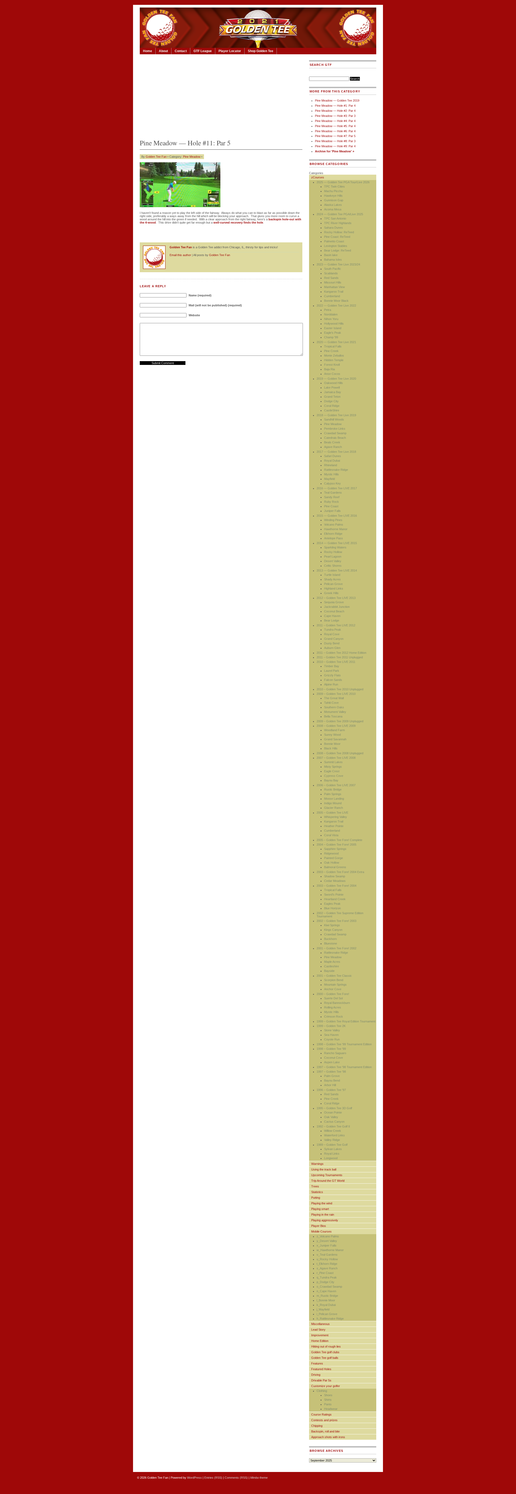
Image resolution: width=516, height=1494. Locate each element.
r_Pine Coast (325, 1272)
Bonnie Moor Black (336, 300)
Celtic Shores (333, 565)
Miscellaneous (320, 1324)
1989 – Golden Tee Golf (332, 1144)
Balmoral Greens (335, 867)
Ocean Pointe (333, 1112)
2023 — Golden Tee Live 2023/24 (338, 264)
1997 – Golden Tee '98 (331, 1071)
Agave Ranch (333, 446)
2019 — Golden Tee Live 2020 (336, 378)
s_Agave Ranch (327, 1268)
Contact (181, 51)
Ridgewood (331, 853)
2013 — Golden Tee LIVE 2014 (337, 570)
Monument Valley (335, 711)
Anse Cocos (332, 373)
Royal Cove (331, 634)
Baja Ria (329, 369)
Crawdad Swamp (335, 433)
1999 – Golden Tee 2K (331, 1026)
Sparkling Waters (335, 547)
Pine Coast (331, 506)
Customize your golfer (325, 1386)
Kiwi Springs (332, 925)
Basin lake (331, 255)
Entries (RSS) (213, 1477)
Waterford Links (334, 1135)
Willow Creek (332, 1130)
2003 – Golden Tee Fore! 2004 (336, 885)
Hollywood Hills (334, 323)
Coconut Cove (333, 1057)
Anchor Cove (332, 989)
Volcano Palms (333, 524)
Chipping (316, 1425)
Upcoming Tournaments (326, 1175)
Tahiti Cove (331, 702)
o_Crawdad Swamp (329, 1286)
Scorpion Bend (333, 980)
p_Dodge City (325, 1282)
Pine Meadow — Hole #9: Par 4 (335, 146)
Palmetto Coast (334, 241)
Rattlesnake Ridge (336, 469)
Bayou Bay (331, 780)
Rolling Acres (332, 1007)
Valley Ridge (332, 1139)
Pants (328, 1404)
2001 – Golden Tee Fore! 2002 (336, 948)
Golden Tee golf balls (324, 1357)
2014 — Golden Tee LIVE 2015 (337, 543)
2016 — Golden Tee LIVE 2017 (337, 488)
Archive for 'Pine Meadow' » (334, 151)
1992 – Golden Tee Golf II (333, 1126)
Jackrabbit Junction (337, 606)
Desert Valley (332, 561)
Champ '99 (331, 337)
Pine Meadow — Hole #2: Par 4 (335, 110)
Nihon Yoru (331, 319)
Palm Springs (332, 794)
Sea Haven (331, 1034)
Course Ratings (321, 1414)
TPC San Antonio (335, 218)
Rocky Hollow (333, 552)
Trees (315, 1186)
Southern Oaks (334, 707)
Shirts (328, 1399)
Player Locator (229, 51)
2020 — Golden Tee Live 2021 (336, 342)
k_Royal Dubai (326, 1304)
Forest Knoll (332, 364)
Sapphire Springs (335, 848)
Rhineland (330, 465)
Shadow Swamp (334, 876)
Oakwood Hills (333, 383)
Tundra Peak (332, 629)
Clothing (322, 1390)
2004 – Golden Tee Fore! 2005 (336, 844)
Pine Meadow (191, 156)
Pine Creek (331, 351)
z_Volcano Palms (328, 1236)
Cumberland (332, 296)
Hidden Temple (333, 360)
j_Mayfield (323, 1309)
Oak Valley (331, 1117)
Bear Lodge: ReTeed (337, 250)
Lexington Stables (335, 245)
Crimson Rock (333, 1016)
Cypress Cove (333, 775)
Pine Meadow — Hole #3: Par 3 (335, 115)
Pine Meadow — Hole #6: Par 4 (335, 131)
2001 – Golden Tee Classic (334, 975)
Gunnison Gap (333, 200)
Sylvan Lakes (333, 1149)
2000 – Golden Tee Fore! (333, 994)
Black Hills (331, 748)
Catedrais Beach (335, 437)
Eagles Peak (332, 903)
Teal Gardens (333, 492)
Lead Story (318, 1329)
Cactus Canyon (334, 1121)
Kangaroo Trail (333, 291)
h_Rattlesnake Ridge (330, 1318)
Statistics (317, 1192)
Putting (315, 1197)
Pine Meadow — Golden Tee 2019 (337, 100)
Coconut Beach (334, 611)
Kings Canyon (333, 929)
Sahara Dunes (333, 227)
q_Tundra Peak (327, 1277)
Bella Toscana (333, 716)
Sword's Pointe (333, 894)
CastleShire (331, 410)
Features (317, 1363)
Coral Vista (331, 835)
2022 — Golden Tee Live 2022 (336, 305)
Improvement (319, 1335)
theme (259, 1477)
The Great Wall (334, 698)
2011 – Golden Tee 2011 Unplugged (340, 657)
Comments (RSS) (236, 1477)
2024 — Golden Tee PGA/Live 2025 (340, 214)
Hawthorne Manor (335, 529)
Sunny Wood (332, 734)
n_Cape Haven (326, 1291)
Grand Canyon (333, 638)
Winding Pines (333, 520)
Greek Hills (331, 593)
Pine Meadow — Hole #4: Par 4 (335, 121)
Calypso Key (332, 483)
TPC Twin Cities (334, 186)
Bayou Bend (332, 1080)
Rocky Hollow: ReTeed (339, 232)
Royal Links (331, 1153)
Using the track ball (323, 1169)
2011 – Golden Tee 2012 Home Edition (341, 652)
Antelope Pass (333, 538)
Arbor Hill (330, 1085)
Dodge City (331, 401)
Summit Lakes (333, 762)
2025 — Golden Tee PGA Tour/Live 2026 (343, 182)
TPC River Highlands (338, 223)
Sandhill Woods (334, 419)
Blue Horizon (332, 908)
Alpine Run (331, 684)
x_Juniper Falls (326, 1245)
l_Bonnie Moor (326, 1300)
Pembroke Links (334, 428)
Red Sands (331, 277)
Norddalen (331, 314)
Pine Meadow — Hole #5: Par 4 (335, 126)
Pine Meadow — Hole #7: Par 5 (335, 136)
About (163, 51)
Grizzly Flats (332, 675)
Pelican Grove (333, 584)
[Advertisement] (221, 95)
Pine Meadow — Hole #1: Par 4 (335, 105)
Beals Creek (332, 442)
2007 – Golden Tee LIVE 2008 (336, 757)
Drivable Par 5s (321, 1380)
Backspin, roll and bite (325, 1431)
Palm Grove (332, 1076)
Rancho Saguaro (335, 1053)
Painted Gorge (333, 858)
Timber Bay (331, 666)
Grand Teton (332, 396)
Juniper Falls (332, 510)
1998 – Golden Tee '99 (331, 1048)
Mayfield (329, 478)
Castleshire (331, 966)
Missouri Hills (332, 282)
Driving (315, 1374)
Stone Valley (332, 1030)
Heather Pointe (333, 826)
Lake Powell (332, 387)
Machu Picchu (333, 191)
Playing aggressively (324, 1220)
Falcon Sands (333, 679)
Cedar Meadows (335, 880)
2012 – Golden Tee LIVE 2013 (336, 597)
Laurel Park (331, 670)
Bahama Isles (333, 259)
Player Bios (318, 1225)
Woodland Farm (334, 730)
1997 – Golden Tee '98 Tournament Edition (344, 1067)
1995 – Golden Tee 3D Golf (334, 1108)
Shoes (328, 1395)
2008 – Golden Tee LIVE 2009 (336, 725)
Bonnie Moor (332, 743)
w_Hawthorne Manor (330, 1250)
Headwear (331, 1408)
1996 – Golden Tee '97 (331, 1089)
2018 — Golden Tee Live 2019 (336, 415)
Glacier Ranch (333, 807)
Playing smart (320, 1209)
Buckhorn (330, 938)
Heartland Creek (335, 899)
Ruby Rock (331, 501)
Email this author (180, 255)
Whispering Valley (335, 816)
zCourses (317, 177)
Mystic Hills (331, 474)
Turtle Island (332, 574)
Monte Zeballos (334, 355)
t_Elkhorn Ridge (327, 1263)
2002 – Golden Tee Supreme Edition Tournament (340, 914)
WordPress (194, 1477)
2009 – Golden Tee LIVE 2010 (336, 693)
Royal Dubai (332, 460)
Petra (327, 309)
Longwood (331, 1158)
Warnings (317, 1163)
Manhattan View (334, 287)
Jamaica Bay (332, 392)
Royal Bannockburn (337, 1002)
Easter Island (332, 328)
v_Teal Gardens (327, 1254)
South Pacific (332, 268)
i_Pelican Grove (327, 1314)
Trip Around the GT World (328, 1180)
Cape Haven (332, 615)
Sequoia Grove (334, 602)
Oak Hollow (331, 862)
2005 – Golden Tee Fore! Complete (339, 840)
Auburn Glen (332, 647)
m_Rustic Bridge (327, 1295)
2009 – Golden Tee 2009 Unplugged (340, 721)
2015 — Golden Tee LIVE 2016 (337, 515)
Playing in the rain (322, 1214)
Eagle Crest (331, 771)
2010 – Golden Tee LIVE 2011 (336, 661)
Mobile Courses (321, 1231)
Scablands (331, 273)
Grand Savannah (335, 739)
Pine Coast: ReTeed (337, 236)
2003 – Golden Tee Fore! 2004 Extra (340, 872)
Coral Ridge (331, 405)
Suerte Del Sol (333, 998)
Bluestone (330, 943)
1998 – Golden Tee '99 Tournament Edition (344, 1044)
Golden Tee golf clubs (325, 1352)
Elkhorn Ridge (333, 533)
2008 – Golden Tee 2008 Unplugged (340, 753)
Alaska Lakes (333, 204)
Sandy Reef (331, 497)
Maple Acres (332, 961)
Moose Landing (334, 798)
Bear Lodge (331, 620)
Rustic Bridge (333, 789)
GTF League (203, 51)
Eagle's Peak (332, 332)
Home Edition (319, 1340)
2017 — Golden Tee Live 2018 (336, 451)
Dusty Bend (331, 643)
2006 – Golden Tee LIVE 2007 (336, 785)
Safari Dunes (332, 456)
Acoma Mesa (332, 209)
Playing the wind (321, 1203)
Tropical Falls (333, 346)
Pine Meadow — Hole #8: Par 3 (335, 141)
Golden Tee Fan (156, 156)
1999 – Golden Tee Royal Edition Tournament (346, 1021)
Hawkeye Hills (333, 195)
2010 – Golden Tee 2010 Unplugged (340, 689)
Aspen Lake (332, 1062)
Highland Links (333, 588)
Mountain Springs (335, 984)
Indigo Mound (333, 803)
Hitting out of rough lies (326, 1346)
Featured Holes (321, 1369)
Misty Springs (333, 766)
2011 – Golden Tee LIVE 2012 (336, 625)
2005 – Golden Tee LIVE (332, 812)
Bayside (329, 970)
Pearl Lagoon (332, 556)
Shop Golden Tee (260, 51)
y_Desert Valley (327, 1240)
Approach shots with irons (328, 1437)
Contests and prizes (324, 1420)
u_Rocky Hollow (327, 1259)
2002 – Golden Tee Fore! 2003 (336, 920)
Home (147, 51)
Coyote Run (332, 1039)
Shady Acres (332, 579)
